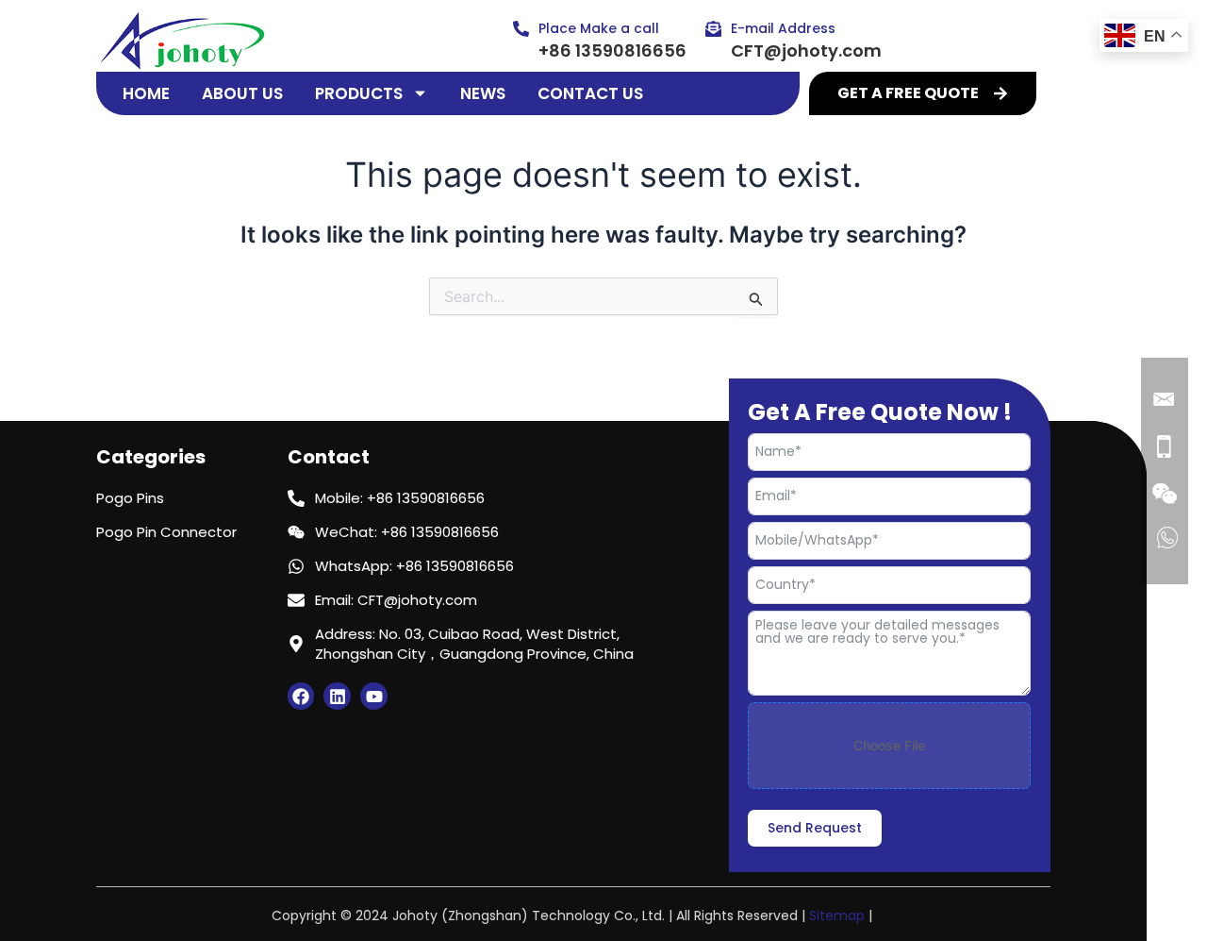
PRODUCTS (359, 93)
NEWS (482, 93)
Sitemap (837, 915)
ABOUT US (242, 93)
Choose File (889, 745)
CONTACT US (590, 93)
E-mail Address (783, 28)
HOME (146, 93)
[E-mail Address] (713, 29)
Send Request (815, 827)
